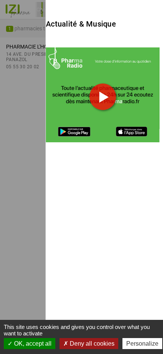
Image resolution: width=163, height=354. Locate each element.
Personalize (142, 343)
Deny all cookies (91, 343)
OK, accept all (32, 343)
